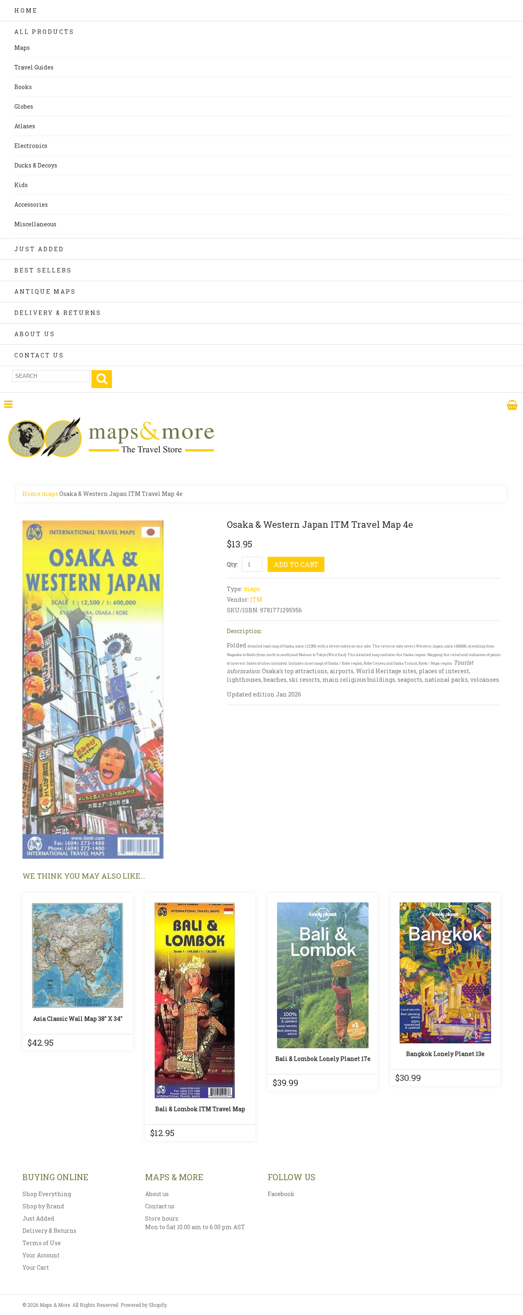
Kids (21, 185)
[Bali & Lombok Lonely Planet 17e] (323, 975)
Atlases (24, 126)
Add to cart (296, 564)
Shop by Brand (43, 1206)
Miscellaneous (35, 224)
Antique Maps (45, 291)
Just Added (39, 249)
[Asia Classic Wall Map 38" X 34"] (77, 955)
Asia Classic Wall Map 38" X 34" (78, 1019)
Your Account (41, 1255)
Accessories (31, 204)
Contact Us (39, 355)
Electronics (30, 146)
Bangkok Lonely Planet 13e (445, 1054)
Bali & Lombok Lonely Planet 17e (323, 1059)
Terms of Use (41, 1243)
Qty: (232, 564)
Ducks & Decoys (35, 165)
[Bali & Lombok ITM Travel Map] (200, 1000)
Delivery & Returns (57, 313)
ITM (256, 599)
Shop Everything (46, 1194)
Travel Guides (34, 67)
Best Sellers (43, 270)
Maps (22, 47)
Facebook (281, 1194)
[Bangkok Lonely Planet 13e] (445, 972)
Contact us (159, 1206)
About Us (34, 334)
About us (157, 1194)
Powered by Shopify (143, 1305)
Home (26, 10)
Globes (23, 106)
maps (50, 494)
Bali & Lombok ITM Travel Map (200, 1109)
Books (23, 87)
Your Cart (35, 1267)
